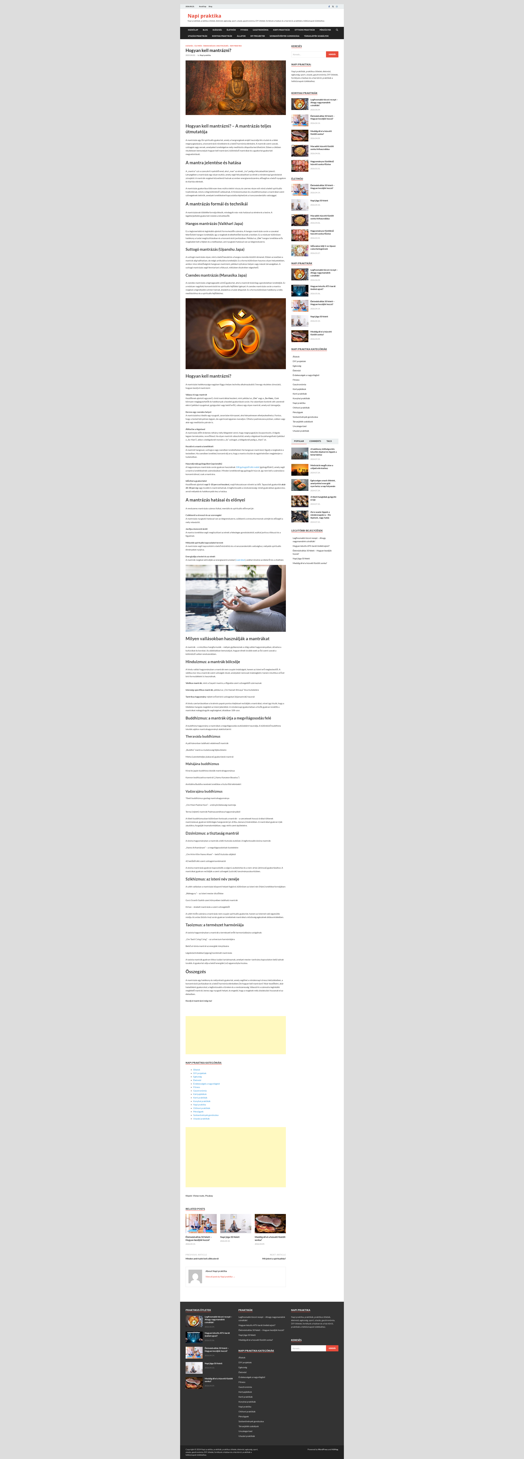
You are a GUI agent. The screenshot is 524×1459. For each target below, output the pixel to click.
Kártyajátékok (200, 1094)
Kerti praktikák (281, 30)
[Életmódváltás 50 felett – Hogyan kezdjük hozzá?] (201, 1224)
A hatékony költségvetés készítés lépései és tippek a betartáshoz (323, 452)
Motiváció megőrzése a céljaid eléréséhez (321, 466)
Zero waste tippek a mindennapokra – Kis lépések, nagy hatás (320, 515)
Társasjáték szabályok (316, 36)
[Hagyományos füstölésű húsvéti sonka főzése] (299, 161)
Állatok (241, 36)
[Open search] (337, 30)
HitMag (335, 1449)
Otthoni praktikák (305, 30)
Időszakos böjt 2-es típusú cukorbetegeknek (323, 247)
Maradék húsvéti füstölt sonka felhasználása (322, 147)
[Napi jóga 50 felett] (235, 1224)
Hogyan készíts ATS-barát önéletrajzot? (323, 287)
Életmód (231, 30)
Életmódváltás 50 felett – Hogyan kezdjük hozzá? (199, 1238)
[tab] (299, 441)
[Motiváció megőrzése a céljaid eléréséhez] (299, 465)
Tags (329, 441)
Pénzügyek (325, 30)
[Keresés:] (314, 54)
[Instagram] (336, 6)
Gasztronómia (260, 30)
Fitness (244, 30)
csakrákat (240, 559)
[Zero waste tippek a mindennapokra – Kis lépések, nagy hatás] (299, 512)
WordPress (323, 1449)
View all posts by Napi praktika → (220, 1276)
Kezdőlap (202, 6)
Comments (315, 441)
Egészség (217, 30)
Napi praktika (204, 15)
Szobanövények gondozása (284, 36)
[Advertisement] (236, 1035)
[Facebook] (329, 6)
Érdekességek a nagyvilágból (216, 46)
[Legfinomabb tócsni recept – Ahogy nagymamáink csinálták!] (299, 99)
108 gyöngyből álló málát (247, 467)
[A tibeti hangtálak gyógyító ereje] (299, 497)
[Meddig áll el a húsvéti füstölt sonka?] (270, 1224)
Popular (299, 441)
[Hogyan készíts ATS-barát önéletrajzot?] (299, 286)
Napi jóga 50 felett (230, 1237)
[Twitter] (333, 6)
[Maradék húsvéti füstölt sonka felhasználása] (299, 146)
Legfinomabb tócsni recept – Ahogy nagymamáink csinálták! (324, 102)
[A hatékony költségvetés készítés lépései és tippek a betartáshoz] (299, 449)
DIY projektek (257, 36)
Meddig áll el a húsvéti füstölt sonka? (321, 132)
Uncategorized (299, 426)
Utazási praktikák (197, 36)
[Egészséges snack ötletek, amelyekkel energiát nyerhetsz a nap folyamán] (299, 480)
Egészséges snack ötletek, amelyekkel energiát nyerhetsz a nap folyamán (323, 483)
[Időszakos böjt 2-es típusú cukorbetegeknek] (299, 246)
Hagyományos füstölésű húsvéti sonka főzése (322, 162)
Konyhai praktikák (222, 36)
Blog (210, 6)
